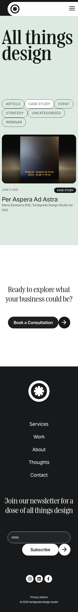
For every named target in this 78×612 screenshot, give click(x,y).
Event (63, 104)
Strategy (15, 113)
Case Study (39, 104)
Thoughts (39, 462)
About (39, 449)
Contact (39, 475)
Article (13, 104)
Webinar (14, 122)
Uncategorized (46, 113)
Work (39, 436)
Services (39, 424)
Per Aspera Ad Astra (30, 199)
